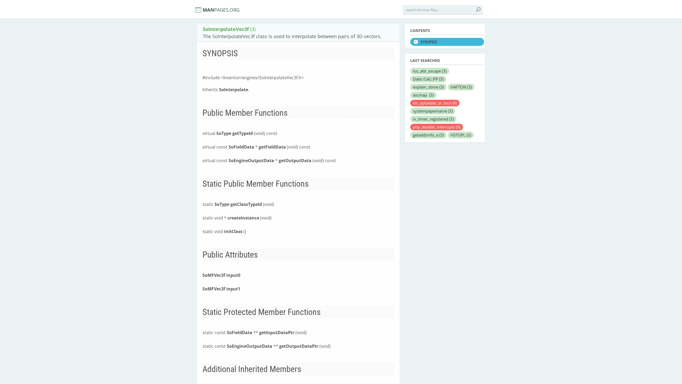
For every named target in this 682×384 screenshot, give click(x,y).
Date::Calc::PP (428, 79)
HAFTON (461, 87)
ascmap (423, 95)
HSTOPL (460, 135)
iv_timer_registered (433, 119)
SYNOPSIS (428, 42)
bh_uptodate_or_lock (435, 103)
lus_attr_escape (429, 71)
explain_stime (428, 87)
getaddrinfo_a (428, 135)
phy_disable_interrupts (436, 127)
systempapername (433, 111)
